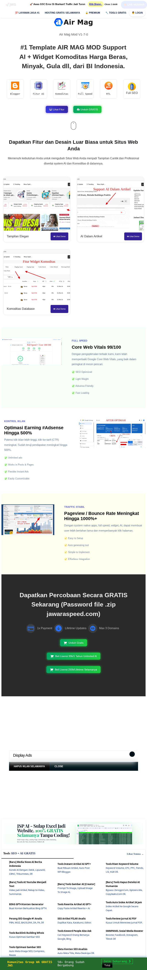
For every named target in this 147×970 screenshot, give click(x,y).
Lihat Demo (60, 236)
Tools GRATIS (115, 12)
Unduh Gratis (76, 642)
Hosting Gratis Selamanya (62, 12)
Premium (92, 12)
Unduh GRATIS (89, 109)
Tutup (107, 965)
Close (58, 766)
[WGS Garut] (73, 844)
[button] (132, 754)
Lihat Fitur (58, 109)
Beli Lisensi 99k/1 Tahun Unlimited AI (76, 656)
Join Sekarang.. (117, 961)
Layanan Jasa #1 (27, 12)
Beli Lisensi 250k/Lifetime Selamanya (76, 669)
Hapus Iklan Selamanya (29, 766)
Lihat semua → (135, 854)
